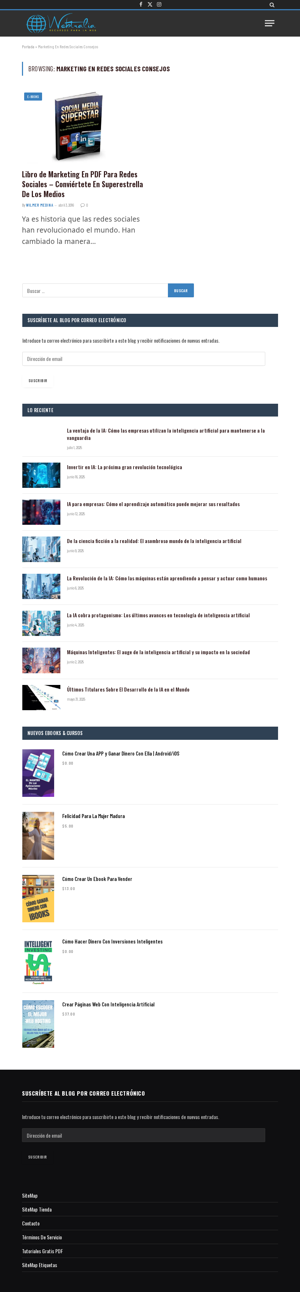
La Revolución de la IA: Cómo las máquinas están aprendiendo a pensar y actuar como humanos (167, 578)
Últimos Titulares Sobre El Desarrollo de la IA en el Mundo (128, 689)
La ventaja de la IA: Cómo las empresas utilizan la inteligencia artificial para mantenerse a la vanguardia (166, 434)
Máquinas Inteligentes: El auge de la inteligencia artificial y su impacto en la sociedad (158, 652)
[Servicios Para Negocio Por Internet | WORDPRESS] (61, 23)
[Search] (271, 4)
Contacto (31, 1223)
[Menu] (269, 23)
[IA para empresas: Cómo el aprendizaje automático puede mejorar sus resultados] (41, 512)
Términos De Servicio (42, 1237)
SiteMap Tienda (37, 1209)
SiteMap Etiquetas (39, 1265)
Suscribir (38, 380)
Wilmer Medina (39, 205)
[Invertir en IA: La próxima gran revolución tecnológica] (41, 475)
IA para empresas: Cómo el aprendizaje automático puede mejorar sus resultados (153, 504)
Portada (28, 46)
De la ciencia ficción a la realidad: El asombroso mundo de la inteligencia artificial (154, 541)
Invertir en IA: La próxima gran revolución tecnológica (124, 467)
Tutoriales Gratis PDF (42, 1251)
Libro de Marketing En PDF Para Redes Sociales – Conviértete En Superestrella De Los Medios (82, 184)
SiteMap (30, 1195)
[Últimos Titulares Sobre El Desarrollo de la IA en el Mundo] (41, 697)
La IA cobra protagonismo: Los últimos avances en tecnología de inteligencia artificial (158, 615)
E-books (33, 96)
